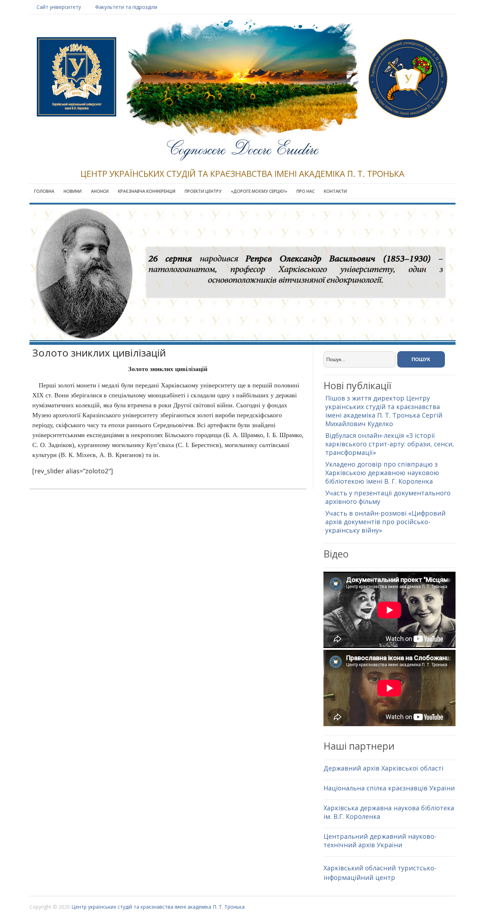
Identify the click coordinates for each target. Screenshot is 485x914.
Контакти (335, 191)
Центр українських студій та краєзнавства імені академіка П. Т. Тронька (158, 906)
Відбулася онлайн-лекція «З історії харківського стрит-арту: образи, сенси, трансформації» (389, 444)
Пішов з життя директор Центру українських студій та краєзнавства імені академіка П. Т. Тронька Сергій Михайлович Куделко (383, 411)
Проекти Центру (203, 191)
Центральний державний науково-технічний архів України (379, 840)
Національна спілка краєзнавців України (389, 788)
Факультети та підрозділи (126, 7)
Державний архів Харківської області (383, 768)
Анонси (100, 191)
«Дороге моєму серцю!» (259, 191)
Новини (73, 191)
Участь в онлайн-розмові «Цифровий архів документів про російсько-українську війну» (385, 521)
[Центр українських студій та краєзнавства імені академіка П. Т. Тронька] (242, 147)
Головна (44, 191)
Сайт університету (59, 7)
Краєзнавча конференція (146, 191)
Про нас (305, 191)
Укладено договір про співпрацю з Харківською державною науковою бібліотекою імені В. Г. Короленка (382, 472)
